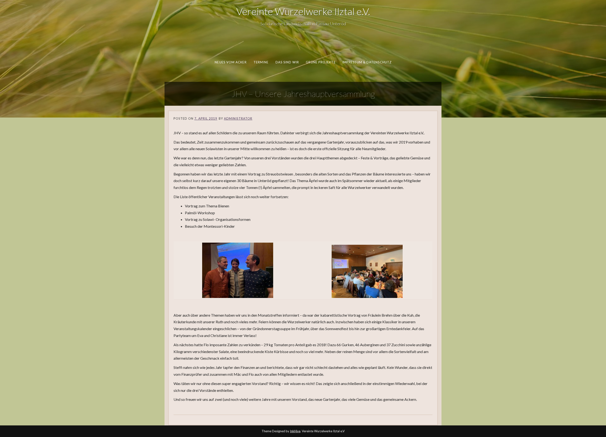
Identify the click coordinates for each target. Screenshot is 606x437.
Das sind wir (287, 62)
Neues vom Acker (230, 62)
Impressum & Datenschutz (366, 62)
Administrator (238, 118)
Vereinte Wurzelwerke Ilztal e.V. (303, 11)
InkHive (295, 431)
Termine (260, 62)
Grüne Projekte (320, 62)
